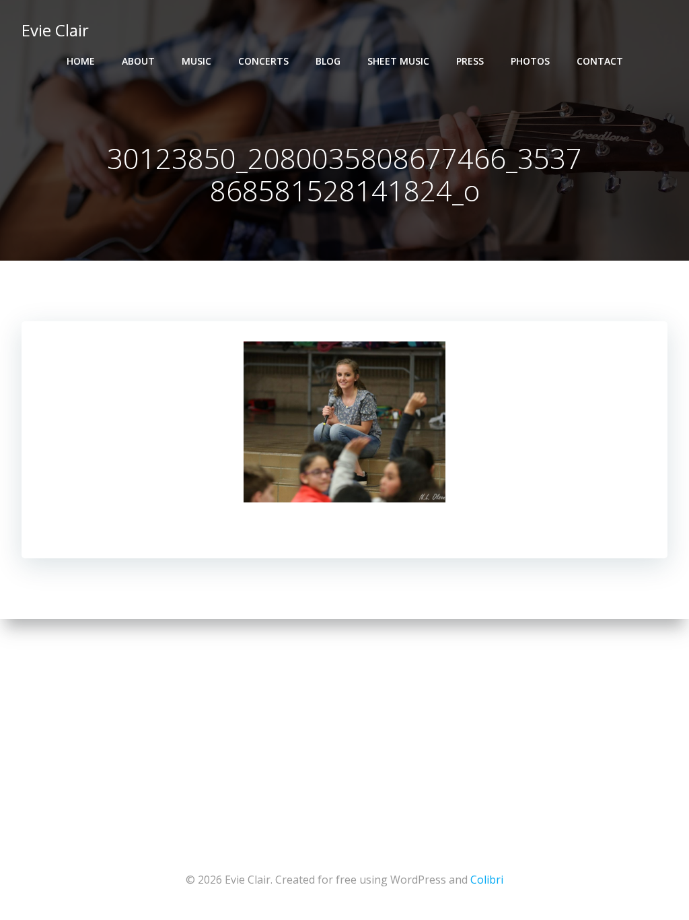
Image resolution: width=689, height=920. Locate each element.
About (138, 61)
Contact (600, 61)
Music (196, 61)
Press (470, 61)
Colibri (486, 879)
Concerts (263, 61)
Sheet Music (398, 61)
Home (81, 61)
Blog (328, 61)
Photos (530, 61)
